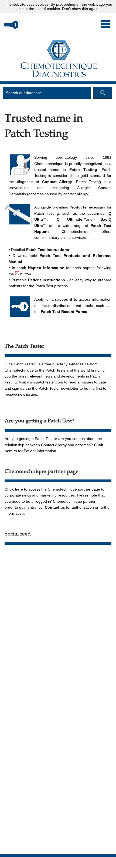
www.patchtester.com (45, 382)
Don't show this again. (81, 8)
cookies (42, 4)
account (64, 299)
